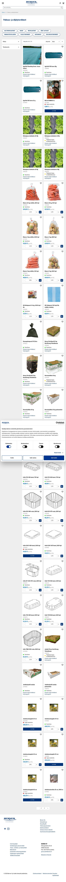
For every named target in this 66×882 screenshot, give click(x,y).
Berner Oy (42, 820)
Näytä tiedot (57, 452)
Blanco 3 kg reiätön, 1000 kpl (31, 237)
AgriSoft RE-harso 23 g (29, 100)
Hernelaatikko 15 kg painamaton (53, 409)
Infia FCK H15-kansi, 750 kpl (30, 477)
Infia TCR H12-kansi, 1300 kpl (53, 615)
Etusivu (3, 12)
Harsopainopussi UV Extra (30, 341)
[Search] (62, 6)
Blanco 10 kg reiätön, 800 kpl (31, 203)
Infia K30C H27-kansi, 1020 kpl (53, 545)
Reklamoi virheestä (46, 855)
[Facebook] (5, 828)
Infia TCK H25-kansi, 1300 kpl (31, 615)
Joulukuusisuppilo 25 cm (30, 719)
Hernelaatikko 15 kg (28, 409)
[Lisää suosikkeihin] (40, 46)
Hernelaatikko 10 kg (50, 375)
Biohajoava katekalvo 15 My (30, 169)
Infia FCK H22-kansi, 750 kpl (52, 477)
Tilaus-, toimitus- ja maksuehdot (18, 848)
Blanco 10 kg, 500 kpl (51, 203)
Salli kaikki (54, 458)
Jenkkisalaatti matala (29, 684)
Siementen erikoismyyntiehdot (18, 851)
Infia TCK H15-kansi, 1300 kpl (53, 581)
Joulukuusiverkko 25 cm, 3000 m (54, 789)
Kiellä (12, 458)
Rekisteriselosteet (47, 873)
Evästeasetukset (44, 828)
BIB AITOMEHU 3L (50, 100)
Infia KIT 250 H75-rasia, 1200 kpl (32, 581)
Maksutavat (13, 849)
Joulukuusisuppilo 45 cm (30, 754)
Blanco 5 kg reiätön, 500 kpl (31, 271)
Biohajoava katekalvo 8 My (52, 169)
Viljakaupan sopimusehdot (17, 853)
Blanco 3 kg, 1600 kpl (51, 237)
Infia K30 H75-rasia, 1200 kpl (53, 511)
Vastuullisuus (43, 822)
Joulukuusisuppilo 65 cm (30, 789)
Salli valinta (33, 458)
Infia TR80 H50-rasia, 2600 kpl (31, 649)
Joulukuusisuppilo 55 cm (51, 754)
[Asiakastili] (60, 3)
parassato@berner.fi (46, 851)
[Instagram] (8, 828)
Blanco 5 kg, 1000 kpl (51, 271)
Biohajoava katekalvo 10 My (30, 136)
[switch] (25, 446)
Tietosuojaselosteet (45, 826)
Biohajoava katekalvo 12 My (52, 136)
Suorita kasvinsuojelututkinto (47, 831)
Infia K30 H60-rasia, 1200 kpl (31, 511)
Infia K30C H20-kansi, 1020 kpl (31, 545)
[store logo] (31, 3)
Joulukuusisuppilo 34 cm (51, 719)
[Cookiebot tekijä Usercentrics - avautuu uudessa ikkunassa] (57, 423)
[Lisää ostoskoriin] (40, 212)
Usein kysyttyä (14, 844)
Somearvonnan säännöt (46, 830)
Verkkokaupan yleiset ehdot (17, 846)
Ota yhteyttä (43, 824)
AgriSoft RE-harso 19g (51, 66)
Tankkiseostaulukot (15, 855)
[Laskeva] (62, 41)
